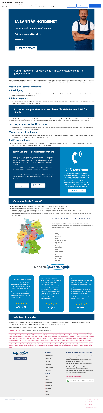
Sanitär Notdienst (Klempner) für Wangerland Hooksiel (71, 333)
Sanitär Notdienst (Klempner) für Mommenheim (66, 335)
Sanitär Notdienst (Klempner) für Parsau (20, 333)
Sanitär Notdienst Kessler (91, 402)
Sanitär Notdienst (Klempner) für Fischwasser (70, 336)
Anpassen (71, 5)
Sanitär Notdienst (33, 201)
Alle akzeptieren (95, 5)
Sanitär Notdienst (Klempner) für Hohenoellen (44, 336)
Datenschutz (77, 376)
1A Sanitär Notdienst (15, 330)
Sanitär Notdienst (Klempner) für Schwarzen (39, 335)
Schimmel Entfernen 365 (91, 399)
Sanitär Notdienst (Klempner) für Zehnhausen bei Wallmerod (26, 345)
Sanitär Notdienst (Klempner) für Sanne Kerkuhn (22, 342)
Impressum (69, 376)
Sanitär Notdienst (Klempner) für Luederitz (78, 344)
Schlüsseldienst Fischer (91, 407)
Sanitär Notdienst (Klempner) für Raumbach (48, 342)
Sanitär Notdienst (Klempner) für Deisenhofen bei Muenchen (48, 344)
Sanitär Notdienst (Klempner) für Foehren (34, 338)
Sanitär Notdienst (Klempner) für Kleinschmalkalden (58, 345)
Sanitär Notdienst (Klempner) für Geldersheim (75, 342)
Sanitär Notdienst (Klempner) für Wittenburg (78, 340)
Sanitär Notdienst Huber (91, 405)
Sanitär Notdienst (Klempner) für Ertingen (44, 333)
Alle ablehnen (82, 5)
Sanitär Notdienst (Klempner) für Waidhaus (53, 340)
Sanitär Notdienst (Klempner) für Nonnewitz (59, 338)
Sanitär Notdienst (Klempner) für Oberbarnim (27, 340)
